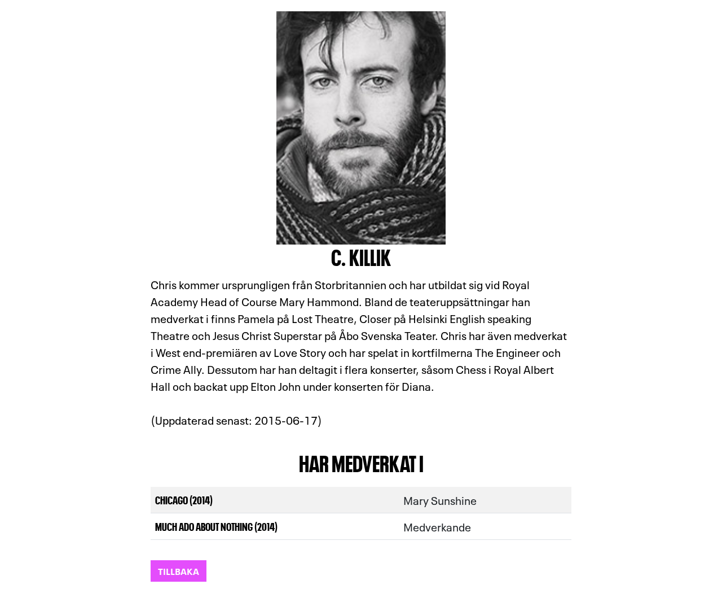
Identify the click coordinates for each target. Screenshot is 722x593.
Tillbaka (178, 570)
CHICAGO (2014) (184, 499)
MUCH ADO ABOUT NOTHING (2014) (216, 526)
